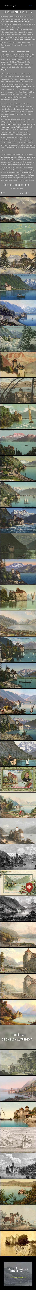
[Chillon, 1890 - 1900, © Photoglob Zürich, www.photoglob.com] (18, 1126)
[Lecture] (1, 192)
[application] (16, 193)
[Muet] (26, 193)
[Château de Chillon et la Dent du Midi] (18, 895)
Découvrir (17, 1277)
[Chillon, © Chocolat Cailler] (18, 247)
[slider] (30, 193)
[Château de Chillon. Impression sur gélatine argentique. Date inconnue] (18, 1256)
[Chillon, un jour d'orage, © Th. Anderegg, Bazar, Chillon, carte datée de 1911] (18, 221)
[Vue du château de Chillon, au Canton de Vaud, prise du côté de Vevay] (18, 1024)
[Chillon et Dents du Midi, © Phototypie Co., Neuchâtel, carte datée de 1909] (18, 739)
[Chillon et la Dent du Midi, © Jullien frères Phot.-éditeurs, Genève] (18, 506)
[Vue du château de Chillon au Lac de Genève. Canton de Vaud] (18, 972)
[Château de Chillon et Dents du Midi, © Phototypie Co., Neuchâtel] (18, 454)
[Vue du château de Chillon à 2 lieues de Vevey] (18, 998)
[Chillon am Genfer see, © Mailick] (18, 558)
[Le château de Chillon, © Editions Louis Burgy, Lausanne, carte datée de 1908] (18, 610)
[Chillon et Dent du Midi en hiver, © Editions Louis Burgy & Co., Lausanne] (18, 351)
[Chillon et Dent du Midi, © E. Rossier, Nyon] (18, 765)
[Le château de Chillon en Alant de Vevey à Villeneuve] (18, 947)
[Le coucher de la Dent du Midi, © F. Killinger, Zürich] (18, 377)
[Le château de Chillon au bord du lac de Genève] (18, 713)
